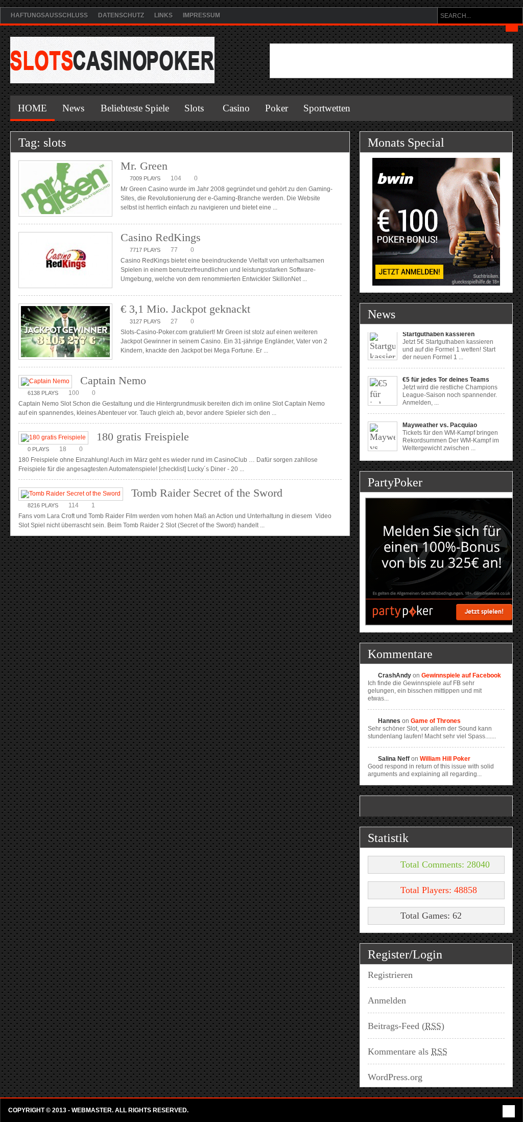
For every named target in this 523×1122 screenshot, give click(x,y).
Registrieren (390, 975)
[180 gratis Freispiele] (53, 438)
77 (174, 249)
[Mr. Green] (65, 189)
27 (174, 321)
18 (62, 449)
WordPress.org (395, 1077)
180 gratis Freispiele (143, 436)
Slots (194, 108)
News (73, 108)
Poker (276, 108)
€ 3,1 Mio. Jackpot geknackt (185, 308)
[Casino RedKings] (65, 261)
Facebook (509, 1111)
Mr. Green (144, 165)
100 (73, 392)
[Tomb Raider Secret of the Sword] (70, 494)
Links (163, 15)
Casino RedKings (161, 237)
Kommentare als (407, 1051)
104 (176, 178)
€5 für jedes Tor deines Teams (445, 363)
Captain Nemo (113, 380)
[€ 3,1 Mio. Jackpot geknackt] (65, 332)
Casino (236, 108)
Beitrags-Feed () (406, 1026)
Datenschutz (121, 15)
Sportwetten (326, 108)
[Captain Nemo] (45, 381)
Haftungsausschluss (49, 15)
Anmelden (387, 1000)
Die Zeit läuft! (421, 454)
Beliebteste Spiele (135, 108)
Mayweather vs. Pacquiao (439, 409)
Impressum (201, 15)
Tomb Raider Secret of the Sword (206, 492)
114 (73, 505)
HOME (32, 108)
